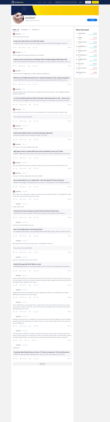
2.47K (16, 326)
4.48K (16, 186)
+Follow (92, 20)
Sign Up (95, 2)
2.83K (16, 158)
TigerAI (50, 2)
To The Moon (17, 2)
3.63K (16, 297)
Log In (88, 2)
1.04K (16, 104)
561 (16, 66)
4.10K (16, 252)
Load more (42, 364)
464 (16, 47)
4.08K (16, 285)
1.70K (16, 121)
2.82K (16, 311)
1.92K (16, 358)
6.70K (16, 340)
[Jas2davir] (18, 18)
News (44, 2)
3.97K (16, 217)
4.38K (16, 236)
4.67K (16, 199)
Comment (23, 47)
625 (16, 84)
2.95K (16, 139)
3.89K (16, 270)
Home (39, 2)
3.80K (16, 168)
